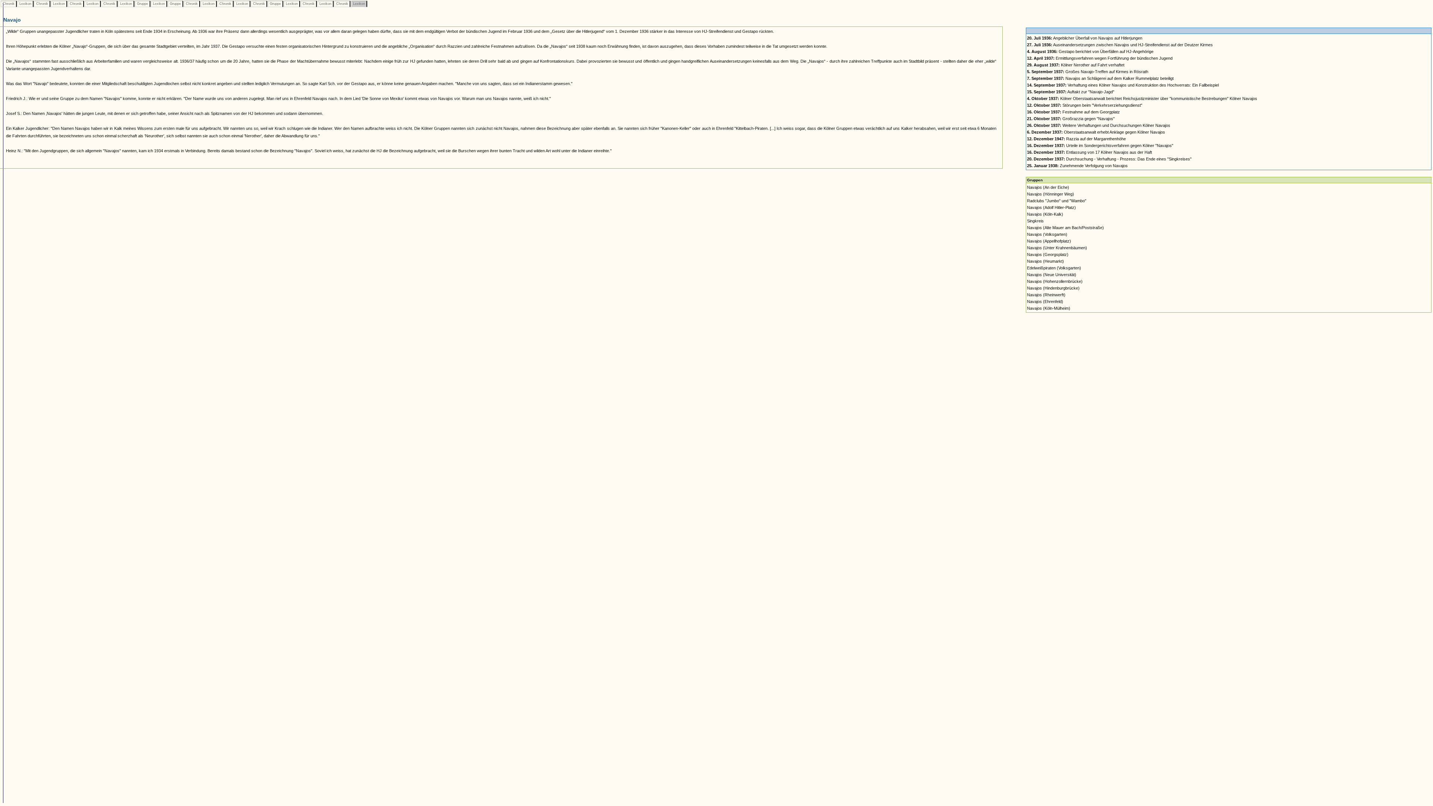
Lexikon (25, 4)
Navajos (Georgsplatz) (1047, 254)
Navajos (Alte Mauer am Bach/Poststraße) (1065, 227)
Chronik (8, 4)
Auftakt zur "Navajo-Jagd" (1070, 92)
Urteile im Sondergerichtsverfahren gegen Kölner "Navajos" (1100, 145)
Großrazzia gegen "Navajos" (1071, 118)
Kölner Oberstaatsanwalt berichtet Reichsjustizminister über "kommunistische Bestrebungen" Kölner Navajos (1142, 98)
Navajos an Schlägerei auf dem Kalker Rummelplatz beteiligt (1100, 78)
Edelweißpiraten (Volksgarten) (1054, 268)
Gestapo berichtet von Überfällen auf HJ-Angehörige (1090, 51)
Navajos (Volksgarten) (1047, 234)
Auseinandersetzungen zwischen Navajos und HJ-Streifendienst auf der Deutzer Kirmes (1120, 45)
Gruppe (142, 4)
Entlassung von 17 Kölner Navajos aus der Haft (1089, 152)
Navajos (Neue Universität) (1051, 274)
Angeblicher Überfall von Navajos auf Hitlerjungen (1084, 38)
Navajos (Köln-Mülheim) (1048, 308)
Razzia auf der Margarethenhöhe (1076, 139)
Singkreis (1035, 221)
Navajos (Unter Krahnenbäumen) (1057, 248)
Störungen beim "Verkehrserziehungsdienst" (1084, 105)
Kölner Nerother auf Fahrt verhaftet (1075, 65)
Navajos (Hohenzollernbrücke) (1055, 281)
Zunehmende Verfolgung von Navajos (1077, 165)
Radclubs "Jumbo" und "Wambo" (1056, 201)
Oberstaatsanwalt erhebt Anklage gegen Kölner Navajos (1096, 132)
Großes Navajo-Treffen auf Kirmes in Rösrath (1087, 71)
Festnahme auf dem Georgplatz (1073, 112)
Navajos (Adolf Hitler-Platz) (1051, 207)
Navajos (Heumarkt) (1045, 261)
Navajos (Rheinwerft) (1046, 295)
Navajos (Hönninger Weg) (1050, 194)
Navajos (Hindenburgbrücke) (1053, 288)
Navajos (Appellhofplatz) (1049, 241)
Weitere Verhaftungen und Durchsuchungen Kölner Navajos (1098, 125)
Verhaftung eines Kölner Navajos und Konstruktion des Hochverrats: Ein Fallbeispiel (1123, 85)
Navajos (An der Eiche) (1048, 187)
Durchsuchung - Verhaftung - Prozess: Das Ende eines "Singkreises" (1109, 159)
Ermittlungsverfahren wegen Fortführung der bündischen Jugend (1100, 58)
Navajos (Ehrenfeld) (1045, 301)
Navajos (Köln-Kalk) (1045, 214)
